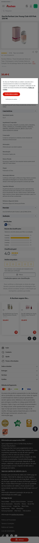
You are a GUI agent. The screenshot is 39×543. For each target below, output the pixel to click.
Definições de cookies (11, 99)
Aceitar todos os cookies (11, 94)
